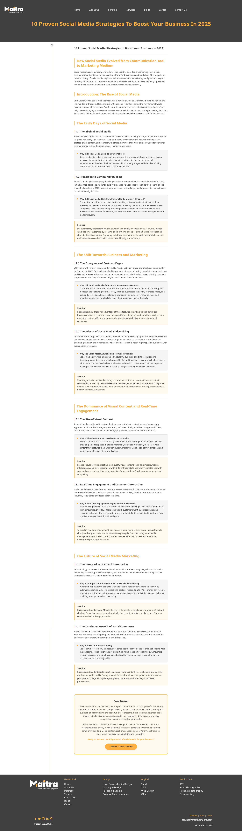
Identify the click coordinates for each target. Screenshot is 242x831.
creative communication (116, 794)
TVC (182, 784)
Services (130, 9)
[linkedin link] (47, 818)
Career (162, 9)
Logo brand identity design (117, 784)
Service (68, 794)
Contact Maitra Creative (121, 746)
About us (94, 9)
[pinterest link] (51, 818)
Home (77, 9)
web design (147, 790)
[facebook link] (35, 818)
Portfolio (112, 9)
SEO (143, 787)
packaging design (112, 790)
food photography (190, 787)
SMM (144, 784)
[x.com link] (39, 818)
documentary (187, 794)
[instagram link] (43, 818)
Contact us (181, 9)
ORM (144, 794)
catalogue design (112, 787)
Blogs (147, 9)
